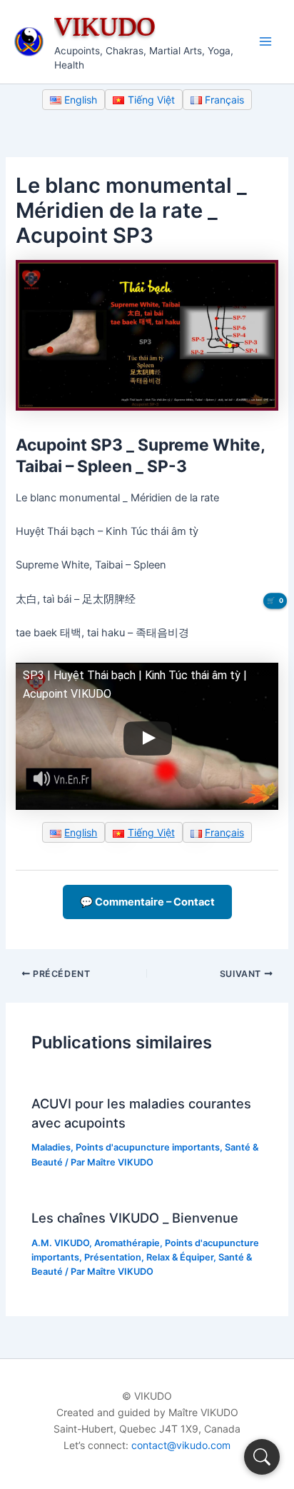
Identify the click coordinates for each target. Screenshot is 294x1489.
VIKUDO (105, 26)
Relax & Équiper (179, 1257)
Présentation (112, 1257)
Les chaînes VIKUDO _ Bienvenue (134, 1217)
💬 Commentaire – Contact (147, 902)
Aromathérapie (127, 1243)
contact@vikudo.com (180, 1445)
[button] (262, 1457)
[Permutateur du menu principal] (265, 41)
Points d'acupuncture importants (148, 1147)
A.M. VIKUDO (60, 1243)
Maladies (51, 1147)
